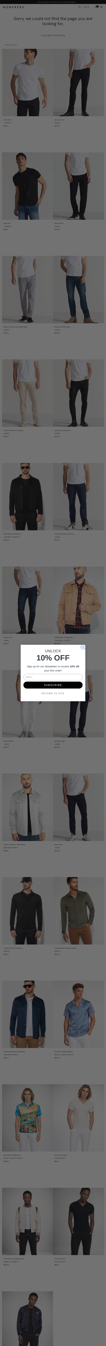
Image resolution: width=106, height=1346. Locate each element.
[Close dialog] (83, 647)
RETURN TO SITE (53, 693)
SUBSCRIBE (53, 685)
